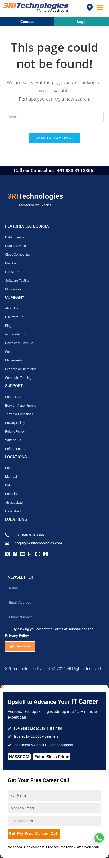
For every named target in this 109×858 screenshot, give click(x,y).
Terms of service (67, 629)
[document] (54, 771)
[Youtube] (22, 554)
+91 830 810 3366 (75, 170)
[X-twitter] (7, 554)
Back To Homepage (54, 137)
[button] (54, 687)
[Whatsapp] (45, 554)
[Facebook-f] (15, 554)
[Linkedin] (30, 554)
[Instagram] (37, 554)
